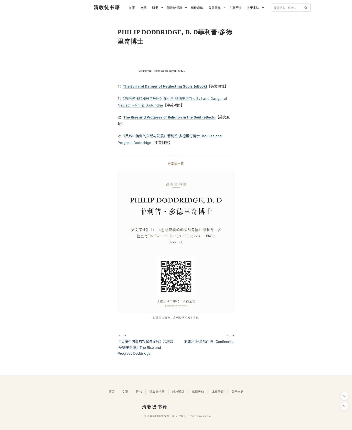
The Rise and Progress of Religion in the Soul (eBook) (169, 117)
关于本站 (237, 392)
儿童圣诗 (235, 8)
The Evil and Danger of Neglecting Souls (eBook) (165, 86)
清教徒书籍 (157, 392)
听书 (139, 392)
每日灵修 (198, 392)
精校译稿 (197, 8)
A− (344, 406)
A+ (344, 396)
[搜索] (306, 7)
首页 (132, 8)
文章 (144, 8)
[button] (162, 8)
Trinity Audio (160, 70)
